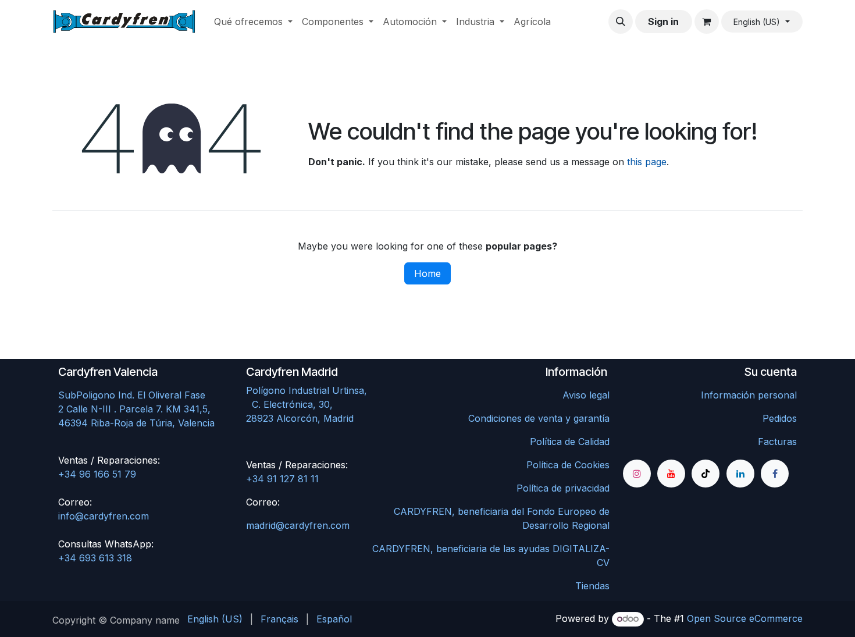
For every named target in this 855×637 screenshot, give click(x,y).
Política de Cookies (568, 465)
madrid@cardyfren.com (298, 525)
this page (647, 162)
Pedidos (780, 418)
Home (427, 273)
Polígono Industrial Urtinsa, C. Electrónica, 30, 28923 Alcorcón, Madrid (331, 404)
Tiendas (592, 586)
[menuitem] (253, 21)
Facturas (777, 441)
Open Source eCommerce (745, 618)
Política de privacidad (563, 488)
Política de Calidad (570, 441)
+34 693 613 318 (95, 558)
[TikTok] (705, 473)
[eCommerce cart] (706, 21)
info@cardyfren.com (103, 516)
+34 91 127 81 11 (282, 479)
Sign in (663, 21)
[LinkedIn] (740, 473)
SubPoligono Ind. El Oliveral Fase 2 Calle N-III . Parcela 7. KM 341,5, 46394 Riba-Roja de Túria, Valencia (136, 409)
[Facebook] (775, 473)
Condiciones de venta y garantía (539, 418)
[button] (620, 21)
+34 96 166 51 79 (97, 474)
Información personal (749, 395)
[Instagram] (637, 473)
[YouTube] (671, 473)
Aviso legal (586, 395)
